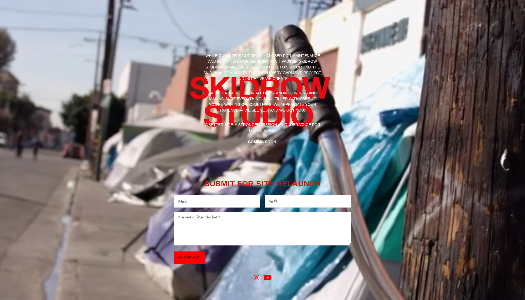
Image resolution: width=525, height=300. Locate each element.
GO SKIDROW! (189, 257)
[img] (256, 277)
